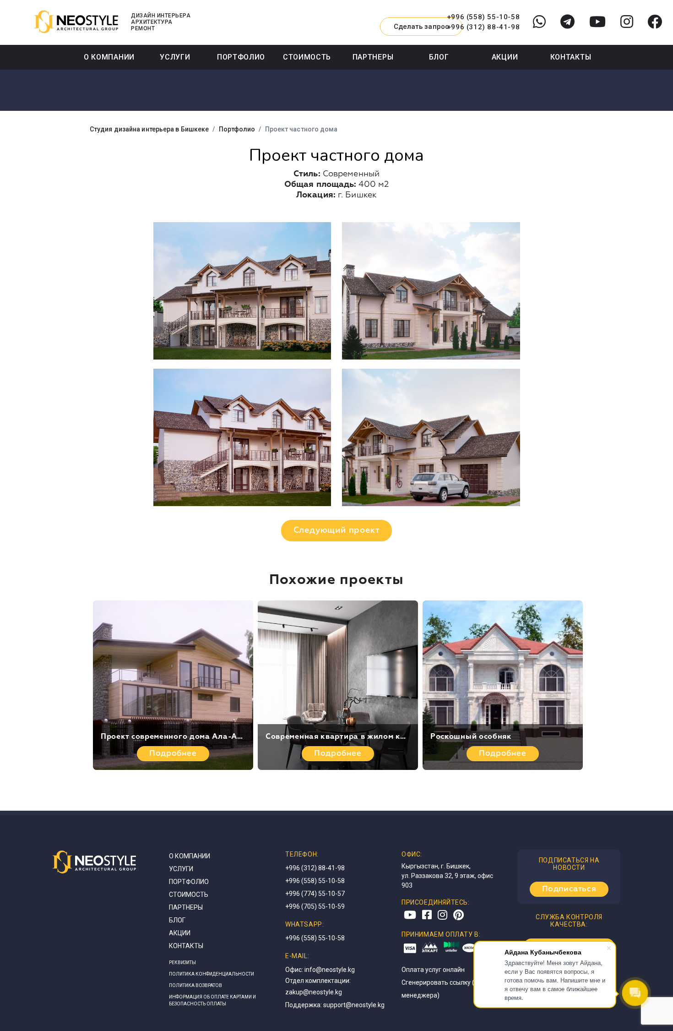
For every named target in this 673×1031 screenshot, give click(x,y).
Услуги (175, 57)
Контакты (571, 57)
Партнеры (373, 57)
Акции (505, 57)
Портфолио (241, 57)
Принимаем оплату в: (441, 934)
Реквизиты (182, 962)
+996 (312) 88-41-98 (483, 27)
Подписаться (569, 889)
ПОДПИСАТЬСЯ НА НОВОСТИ (569, 863)
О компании (109, 57)
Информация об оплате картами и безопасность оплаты (212, 1000)
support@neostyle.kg (354, 1005)
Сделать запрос (421, 26)
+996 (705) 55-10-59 (315, 906)
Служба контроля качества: (569, 920)
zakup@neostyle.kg (313, 992)
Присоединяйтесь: (436, 902)
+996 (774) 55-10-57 (315, 893)
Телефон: (302, 854)
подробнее (172, 754)
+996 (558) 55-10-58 (483, 17)
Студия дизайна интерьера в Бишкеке (149, 129)
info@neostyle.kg (329, 969)
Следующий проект (336, 530)
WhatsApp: (304, 924)
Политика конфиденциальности (211, 973)
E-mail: (297, 956)
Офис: (412, 854)
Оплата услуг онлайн (433, 969)
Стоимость (307, 57)
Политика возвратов (195, 985)
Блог (439, 57)
